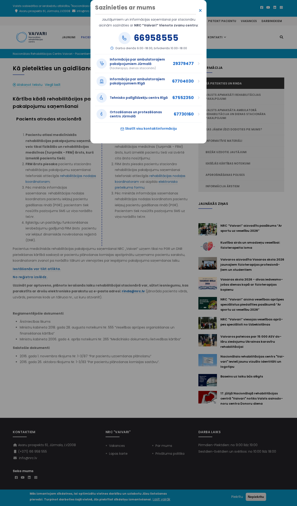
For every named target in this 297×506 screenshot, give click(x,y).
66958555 (156, 38)
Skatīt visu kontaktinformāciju (150, 128)
